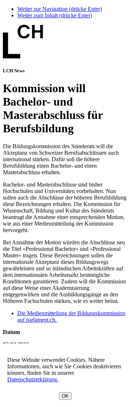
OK (65, 396)
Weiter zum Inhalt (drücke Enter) (54, 15)
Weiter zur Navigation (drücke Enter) (59, 9)
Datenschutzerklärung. (32, 379)
